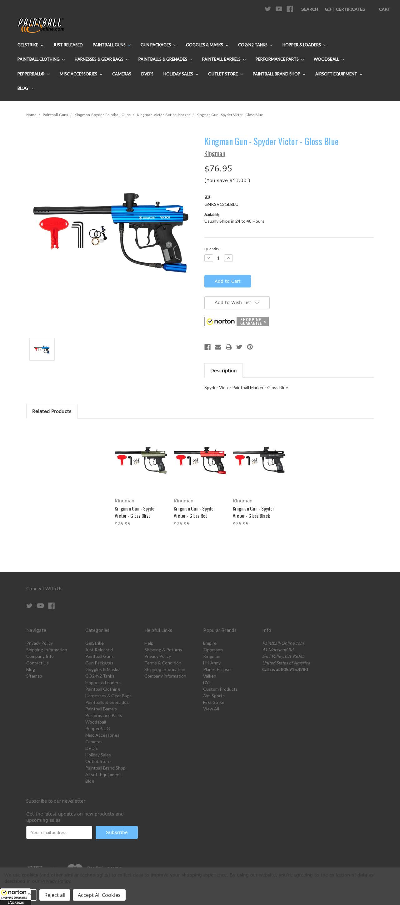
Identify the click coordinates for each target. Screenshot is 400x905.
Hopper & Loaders (302, 44)
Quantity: (212, 249)
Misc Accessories (79, 73)
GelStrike (28, 44)
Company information (165, 676)
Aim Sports (214, 695)
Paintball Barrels (222, 59)
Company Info (40, 656)
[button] (15, 896)
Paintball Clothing (39, 59)
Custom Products (220, 689)
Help (148, 643)
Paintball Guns (110, 44)
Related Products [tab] (52, 411)
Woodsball (327, 59)
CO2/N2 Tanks (253, 44)
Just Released (68, 44)
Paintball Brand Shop (277, 73)
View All (211, 708)
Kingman (211, 656)
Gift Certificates (345, 9)
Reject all (54, 895)
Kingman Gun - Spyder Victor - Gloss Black (253, 512)
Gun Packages (156, 44)
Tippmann (213, 649)
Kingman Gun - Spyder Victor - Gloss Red (194, 512)
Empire (210, 643)
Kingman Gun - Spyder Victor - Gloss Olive (135, 512)
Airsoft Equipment (336, 73)
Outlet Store (223, 73)
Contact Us (37, 662)
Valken (209, 676)
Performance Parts (278, 59)
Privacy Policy (39, 643)
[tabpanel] (141, 477)
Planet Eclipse (217, 669)
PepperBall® (32, 73)
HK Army (212, 662)
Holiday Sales (178, 73)
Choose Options (141, 465)
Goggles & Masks (205, 44)
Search (309, 9)
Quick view (141, 454)
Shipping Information (46, 649)
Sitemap (34, 676)
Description (223, 370)
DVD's (147, 73)
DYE (207, 682)
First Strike (213, 702)
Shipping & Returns (163, 649)
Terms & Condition (162, 662)
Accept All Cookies (99, 895)
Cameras (121, 73)
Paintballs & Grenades (163, 59)
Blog (23, 88)
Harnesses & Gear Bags (99, 59)
